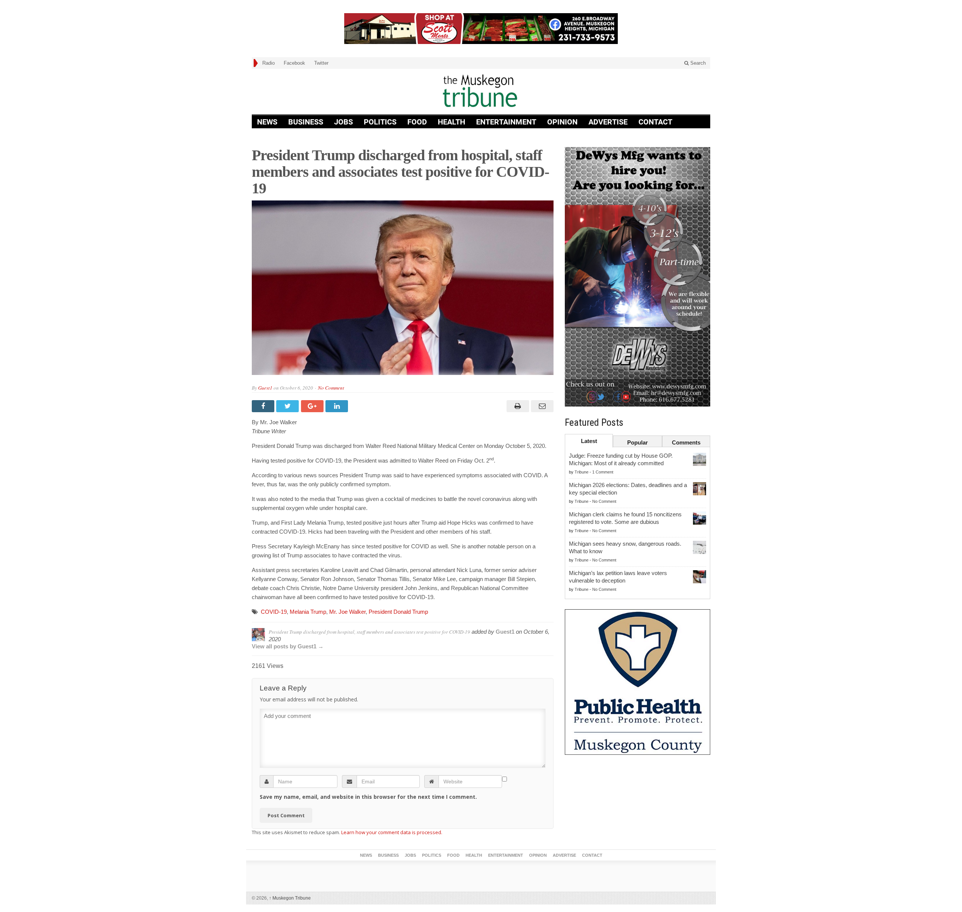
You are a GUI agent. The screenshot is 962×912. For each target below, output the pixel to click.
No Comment (331, 387)
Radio (268, 63)
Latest (589, 441)
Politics (380, 121)
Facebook (294, 63)
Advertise (608, 121)
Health (451, 121)
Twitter (321, 63)
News (267, 121)
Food (417, 121)
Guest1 (265, 387)
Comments (686, 442)
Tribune (581, 472)
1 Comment (602, 472)
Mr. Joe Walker (347, 612)
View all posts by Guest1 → (288, 646)
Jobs (343, 121)
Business (305, 121)
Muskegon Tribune (290, 898)
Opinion (562, 121)
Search (697, 63)
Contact (655, 121)
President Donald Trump (398, 612)
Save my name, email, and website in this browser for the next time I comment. (368, 797)
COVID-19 (274, 612)
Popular (637, 442)
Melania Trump (308, 612)
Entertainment (506, 121)
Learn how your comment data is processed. (391, 832)
